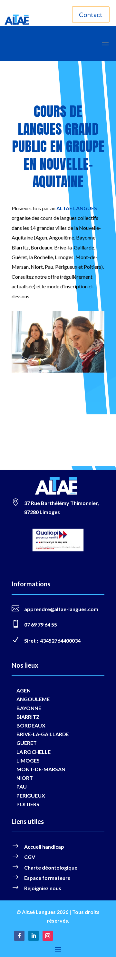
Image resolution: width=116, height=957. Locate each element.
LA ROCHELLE (33, 752)
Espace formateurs (47, 878)
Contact (90, 14)
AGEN (23, 690)
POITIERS (27, 804)
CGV (29, 857)
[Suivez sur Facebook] (19, 936)
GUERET (26, 743)
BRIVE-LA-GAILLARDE (42, 734)
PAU (21, 786)
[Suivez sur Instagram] (48, 936)
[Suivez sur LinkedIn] (33, 936)
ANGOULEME (33, 699)
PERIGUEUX (30, 795)
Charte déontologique (50, 867)
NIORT (24, 778)
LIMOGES (28, 760)
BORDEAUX (30, 725)
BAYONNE (28, 708)
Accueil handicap (44, 847)
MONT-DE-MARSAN (40, 769)
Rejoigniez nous (42, 888)
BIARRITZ (28, 717)
